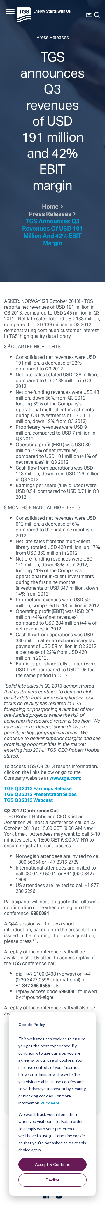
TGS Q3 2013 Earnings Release (38, 789)
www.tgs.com (65, 779)
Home (50, 207)
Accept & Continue (52, 1164)
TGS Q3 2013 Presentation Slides (40, 795)
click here (50, 1102)
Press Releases (50, 214)
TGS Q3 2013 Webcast (28, 801)
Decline (53, 1179)
